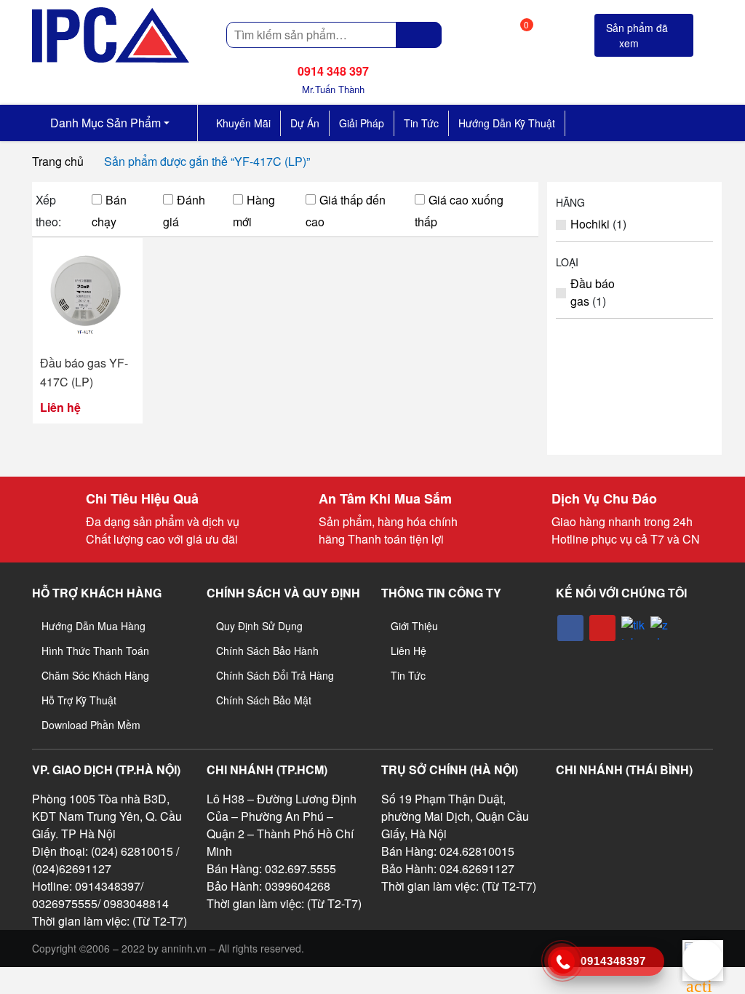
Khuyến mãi (243, 123)
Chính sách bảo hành (267, 650)
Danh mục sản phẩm (104, 122)
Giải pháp (361, 123)
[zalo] (662, 628)
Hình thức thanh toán (95, 650)
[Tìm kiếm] (419, 35)
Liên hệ (408, 650)
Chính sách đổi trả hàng (275, 675)
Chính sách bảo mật (263, 700)
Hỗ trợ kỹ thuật (78, 700)
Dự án (304, 123)
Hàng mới (254, 210)
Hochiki (590, 223)
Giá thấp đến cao (346, 210)
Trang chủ (58, 161)
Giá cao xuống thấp (459, 210)
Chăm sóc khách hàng (95, 675)
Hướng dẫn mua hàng (93, 626)
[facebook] (570, 628)
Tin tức (421, 123)
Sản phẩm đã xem (637, 35)
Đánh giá (184, 210)
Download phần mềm (90, 724)
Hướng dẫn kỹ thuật (506, 123)
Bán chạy (109, 210)
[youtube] (602, 628)
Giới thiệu (414, 626)
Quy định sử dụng (259, 626)
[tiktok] (633, 628)
